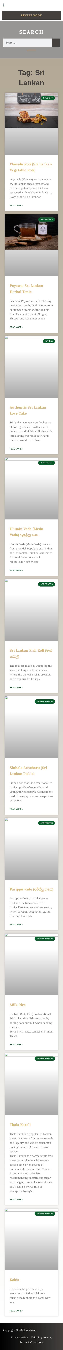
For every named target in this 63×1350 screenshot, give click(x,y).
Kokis (14, 1279)
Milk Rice (18, 1005)
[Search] (56, 43)
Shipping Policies (41, 1337)
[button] (57, 5)
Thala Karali (20, 1124)
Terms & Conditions (31, 1342)
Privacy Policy (19, 1337)
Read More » (16, 206)
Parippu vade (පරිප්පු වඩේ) (31, 889)
